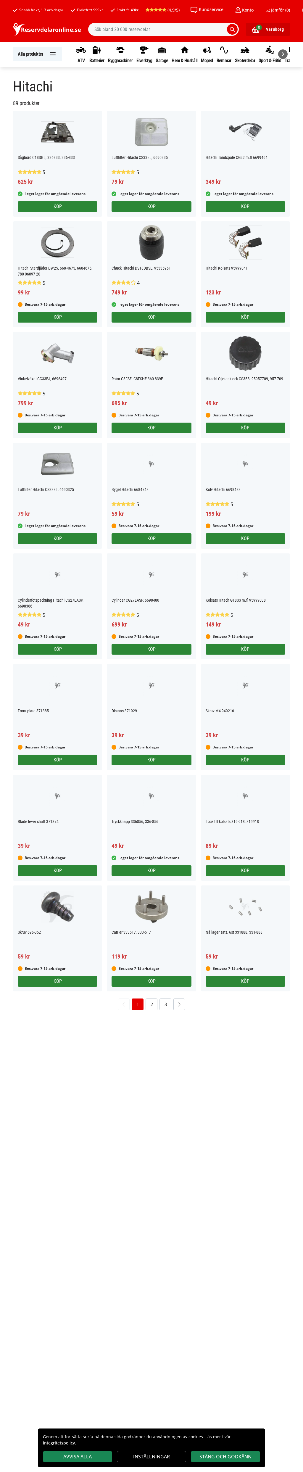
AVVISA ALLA (77, 1456)
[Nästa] (283, 54)
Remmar (224, 60)
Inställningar (151, 1456)
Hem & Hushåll (184, 60)
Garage (162, 60)
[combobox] (163, 29)
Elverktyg (144, 60)
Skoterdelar (245, 60)
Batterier (96, 60)
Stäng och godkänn (225, 1456)
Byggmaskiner (120, 60)
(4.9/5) (173, 10)
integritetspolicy (59, 1443)
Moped (207, 60)
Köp (58, 206)
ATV (81, 60)
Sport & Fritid (270, 60)
